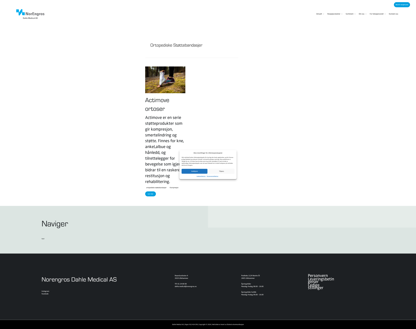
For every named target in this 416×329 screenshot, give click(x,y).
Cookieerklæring (201, 176)
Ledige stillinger (315, 287)
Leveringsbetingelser (321, 281)
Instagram (45, 291)
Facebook (45, 294)
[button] (402, 4)
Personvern (318, 276)
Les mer (150, 194)
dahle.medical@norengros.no (186, 286)
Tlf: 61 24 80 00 (181, 284)
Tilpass (221, 171)
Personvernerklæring (212, 176)
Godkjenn (194, 171)
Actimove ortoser (157, 104)
